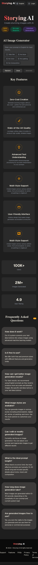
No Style (23, 54)
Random (8, 71)
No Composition (14, 63)
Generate (29, 71)
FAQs (19, 552)
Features (11, 552)
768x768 (11, 54)
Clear (18, 71)
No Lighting (24, 59)
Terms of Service (35, 554)
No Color (11, 59)
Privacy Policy (27, 553)
